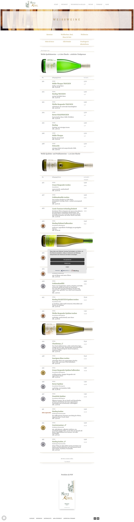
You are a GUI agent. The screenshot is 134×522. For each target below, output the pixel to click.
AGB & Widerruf (57, 518)
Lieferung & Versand (69, 518)
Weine (90, 4)
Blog (107, 4)
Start (56, 4)
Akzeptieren (67, 259)
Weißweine (84, 34)
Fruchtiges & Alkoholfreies (84, 43)
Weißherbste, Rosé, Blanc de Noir (67, 35)
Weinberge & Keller (78, 4)
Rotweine (49, 34)
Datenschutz (47, 518)
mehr (67, 267)
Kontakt (32, 518)
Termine (99, 4)
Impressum (39, 518)
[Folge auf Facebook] (95, 518)
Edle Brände (67, 42)
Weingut (64, 4)
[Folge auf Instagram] (98, 518)
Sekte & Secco (49, 42)
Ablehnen (67, 263)
